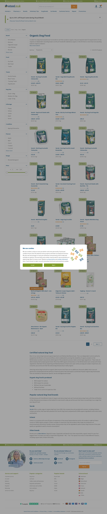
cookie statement (63, 259)
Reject (53, 265)
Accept (32, 265)
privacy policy (51, 259)
